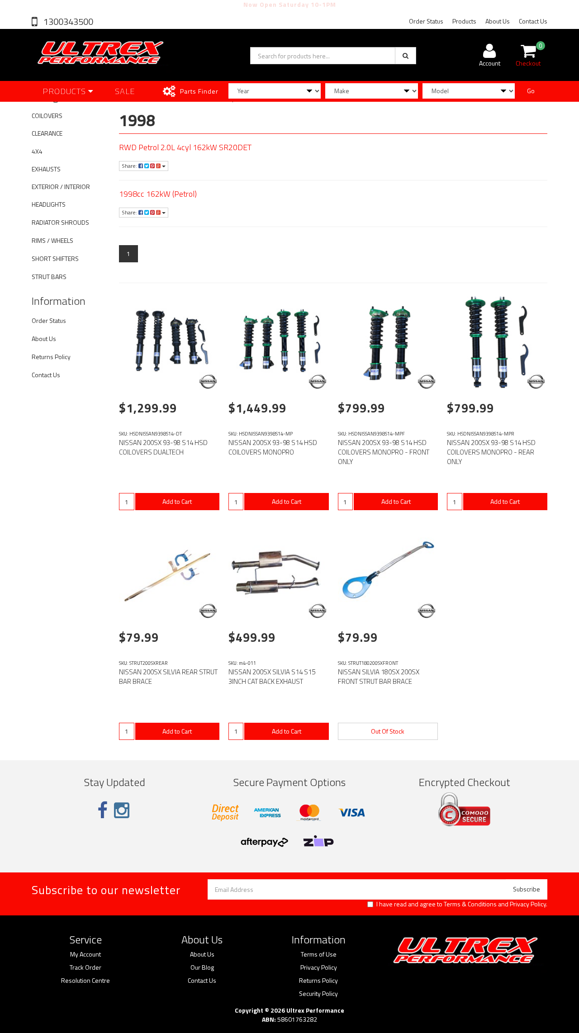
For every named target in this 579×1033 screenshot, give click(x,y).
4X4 (37, 151)
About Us (497, 21)
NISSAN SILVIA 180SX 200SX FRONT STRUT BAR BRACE (378, 677)
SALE (125, 91)
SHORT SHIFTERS (55, 258)
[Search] (405, 55)
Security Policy (318, 993)
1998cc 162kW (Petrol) (158, 194)
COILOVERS (47, 115)
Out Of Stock (387, 731)
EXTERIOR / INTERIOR (61, 186)
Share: (130, 165)
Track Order (85, 967)
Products (464, 21)
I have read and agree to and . (461, 904)
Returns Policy (51, 356)
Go (531, 90)
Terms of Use (319, 954)
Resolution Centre (85, 980)
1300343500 (67, 21)
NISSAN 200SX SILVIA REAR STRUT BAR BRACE (168, 677)
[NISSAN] (208, 381)
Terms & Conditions (470, 904)
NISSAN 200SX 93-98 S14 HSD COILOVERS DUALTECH (163, 447)
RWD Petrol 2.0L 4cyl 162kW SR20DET (185, 147)
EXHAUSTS (46, 169)
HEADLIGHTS (49, 204)
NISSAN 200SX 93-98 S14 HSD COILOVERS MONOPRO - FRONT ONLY (383, 452)
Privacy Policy (528, 904)
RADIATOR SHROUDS (60, 222)
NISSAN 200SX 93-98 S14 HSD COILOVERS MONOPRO (272, 447)
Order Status (426, 21)
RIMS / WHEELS (52, 240)
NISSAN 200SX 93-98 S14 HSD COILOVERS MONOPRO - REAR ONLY (491, 452)
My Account (85, 954)
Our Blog (202, 967)
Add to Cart (177, 501)
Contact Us (533, 21)
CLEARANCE (47, 133)
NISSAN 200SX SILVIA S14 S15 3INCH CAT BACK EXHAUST (271, 677)
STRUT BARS (49, 276)
